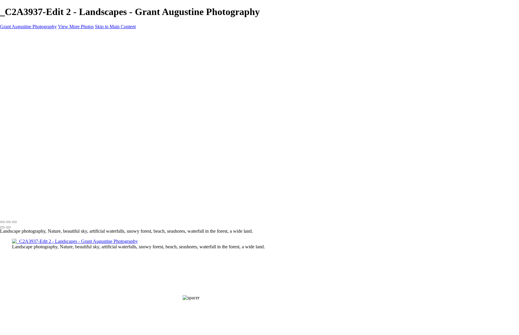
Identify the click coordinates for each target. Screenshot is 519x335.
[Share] (32, 96)
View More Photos (76, 26)
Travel (36, 74)
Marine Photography (49, 79)
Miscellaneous (43, 85)
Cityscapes (40, 69)
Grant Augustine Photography (28, 26)
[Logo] (49, 42)
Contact (37, 90)
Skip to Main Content (115, 26)
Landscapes (41, 58)
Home (36, 52)
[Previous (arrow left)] (2, 227)
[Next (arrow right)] (8, 227)
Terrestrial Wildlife (47, 63)
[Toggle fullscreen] (8, 222)
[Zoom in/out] (14, 222)
